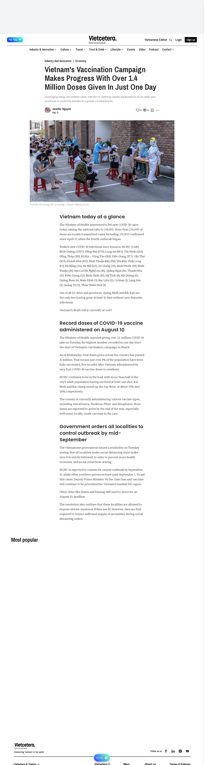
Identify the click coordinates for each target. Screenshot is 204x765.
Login (178, 40)
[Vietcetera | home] (25, 746)
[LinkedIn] (173, 751)
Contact (166, 49)
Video (142, 49)
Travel (79, 49)
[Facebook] (166, 751)
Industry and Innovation (58, 61)
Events (131, 49)
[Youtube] (187, 751)
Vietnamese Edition (156, 40)
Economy (81, 61)
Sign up (191, 40)
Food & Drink (96, 49)
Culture (64, 49)
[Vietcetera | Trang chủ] (102, 39)
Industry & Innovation (42, 49)
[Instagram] (180, 751)
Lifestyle (116, 49)
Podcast (154, 49)
